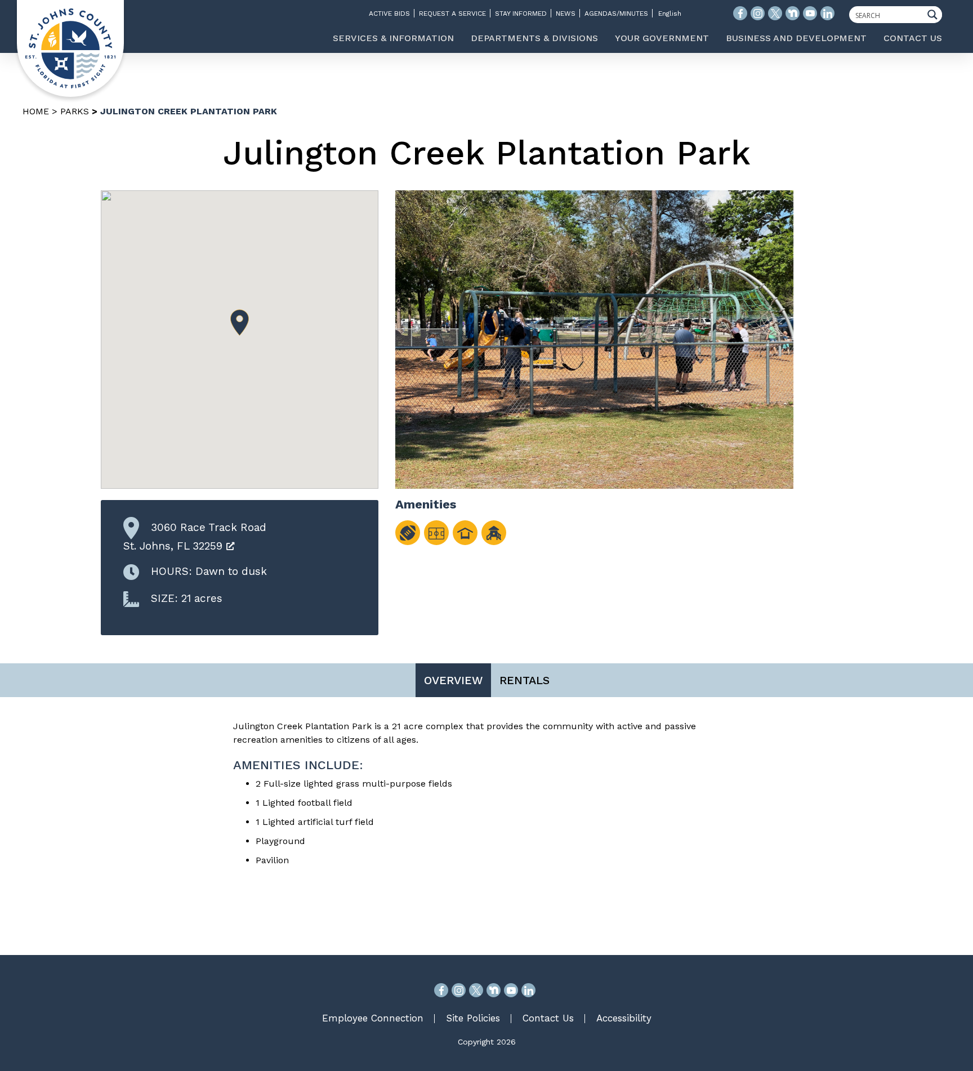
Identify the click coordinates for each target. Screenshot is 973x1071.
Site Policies (473, 1018)
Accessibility (623, 1018)
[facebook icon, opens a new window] (740, 13)
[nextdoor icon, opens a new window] (792, 13)
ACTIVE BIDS (389, 13)
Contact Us (548, 1018)
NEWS (565, 13)
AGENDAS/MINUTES (616, 13)
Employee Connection (372, 1018)
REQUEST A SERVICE (452, 13)
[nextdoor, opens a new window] (493, 990)
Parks (74, 111)
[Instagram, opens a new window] (459, 990)
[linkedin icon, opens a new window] (827, 13)
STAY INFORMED (521, 13)
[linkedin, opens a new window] (528, 990)
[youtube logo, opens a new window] (810, 13)
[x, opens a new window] (476, 990)
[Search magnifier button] (935, 14)
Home (36, 111)
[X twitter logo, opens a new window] (775, 13)
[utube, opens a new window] (511, 990)
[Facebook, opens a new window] (441, 990)
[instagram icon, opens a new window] (758, 13)
